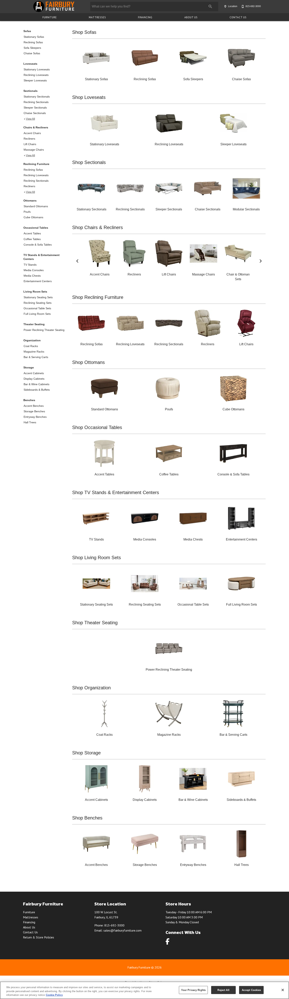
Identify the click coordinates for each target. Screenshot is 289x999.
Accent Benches (34, 405)
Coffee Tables (32, 239)
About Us (191, 17)
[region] (144, 990)
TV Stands (30, 264)
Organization (32, 340)
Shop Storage (86, 752)
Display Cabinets (34, 378)
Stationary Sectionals (37, 96)
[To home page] (54, 6)
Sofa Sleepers (32, 47)
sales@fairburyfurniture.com (122, 930)
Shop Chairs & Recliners (97, 227)
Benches (29, 400)
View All (30, 119)
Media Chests (32, 275)
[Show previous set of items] (77, 261)
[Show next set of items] (260, 261)
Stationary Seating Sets (38, 297)
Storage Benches (34, 411)
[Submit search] (210, 6)
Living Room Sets (35, 291)
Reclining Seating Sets (38, 302)
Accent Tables (32, 233)
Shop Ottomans (88, 362)
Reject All (223, 989)
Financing (145, 17)
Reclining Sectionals (36, 102)
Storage (28, 367)
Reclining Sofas (33, 42)
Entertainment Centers (38, 281)
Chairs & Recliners (35, 127)
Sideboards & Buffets (37, 389)
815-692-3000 (114, 925)
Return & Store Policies (38, 937)
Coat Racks (31, 346)
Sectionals (30, 90)
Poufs (27, 211)
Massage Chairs (34, 149)
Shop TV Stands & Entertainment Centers (115, 492)
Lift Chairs (30, 144)
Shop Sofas (84, 32)
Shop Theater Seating (95, 622)
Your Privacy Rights (193, 989)
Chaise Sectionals (35, 113)
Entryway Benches (35, 416)
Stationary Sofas (34, 36)
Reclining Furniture (36, 164)
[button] (225, 6)
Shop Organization (91, 687)
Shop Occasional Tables (97, 427)
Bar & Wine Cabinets (36, 384)
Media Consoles (34, 270)
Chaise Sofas (32, 53)
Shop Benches (87, 817)
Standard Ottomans (36, 206)
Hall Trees (30, 422)
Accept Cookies (251, 989)
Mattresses (97, 17)
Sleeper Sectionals (35, 107)
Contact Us (238, 17)
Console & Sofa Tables (38, 244)
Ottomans (30, 200)
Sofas (27, 31)
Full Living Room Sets (37, 313)
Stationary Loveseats (37, 69)
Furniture (49, 17)
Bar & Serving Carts (36, 357)
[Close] (282, 990)
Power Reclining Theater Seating (44, 329)
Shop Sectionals (89, 162)
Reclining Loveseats (36, 74)
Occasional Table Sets (37, 308)
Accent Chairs (32, 133)
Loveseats (30, 63)
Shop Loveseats (89, 97)
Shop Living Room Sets (96, 557)
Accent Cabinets (34, 373)
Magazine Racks (34, 351)
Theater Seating (34, 324)
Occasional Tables (35, 227)
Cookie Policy (54, 994)
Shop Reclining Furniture (97, 297)
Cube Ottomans (33, 217)
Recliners (29, 138)
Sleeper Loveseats (35, 80)
